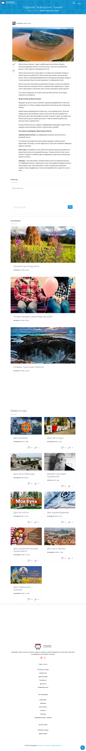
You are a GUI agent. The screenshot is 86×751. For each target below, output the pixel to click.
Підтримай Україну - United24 (43, 717)
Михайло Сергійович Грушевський (56, 475)
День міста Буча (21, 512)
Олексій (49, 480)
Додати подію (43, 733)
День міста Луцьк (55, 438)
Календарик (17, 441)
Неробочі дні (43, 673)
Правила (40, 745)
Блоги (35, 10)
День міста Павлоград (23, 474)
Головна (29, 10)
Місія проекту (43, 707)
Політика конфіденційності (52, 745)
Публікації (43, 703)
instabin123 (20, 23)
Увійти (79, 3)
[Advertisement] (43, 393)
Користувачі (43, 700)
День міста (43, 684)
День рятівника (20, 438)
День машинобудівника (58, 512)
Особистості (43, 680)
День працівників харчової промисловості (25, 549)
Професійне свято (43, 687)
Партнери (43, 714)
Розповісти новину (43, 730)
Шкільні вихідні (43, 676)
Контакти (43, 710)
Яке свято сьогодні (43, 669)
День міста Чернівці (56, 548)
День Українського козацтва (22, 588)
